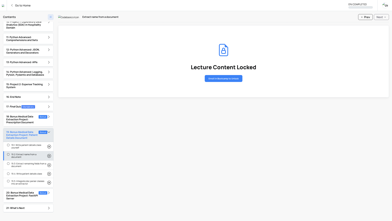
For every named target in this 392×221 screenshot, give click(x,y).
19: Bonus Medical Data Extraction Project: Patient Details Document (26, 135)
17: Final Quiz (20, 106)
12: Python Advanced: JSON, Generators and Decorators (23, 51)
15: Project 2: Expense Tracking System (24, 86)
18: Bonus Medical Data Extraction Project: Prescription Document (26, 119)
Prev (367, 17)
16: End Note (13, 97)
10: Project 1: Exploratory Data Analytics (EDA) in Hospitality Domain (23, 24)
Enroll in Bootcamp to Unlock (224, 78)
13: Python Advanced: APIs (22, 62)
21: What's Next (15, 208)
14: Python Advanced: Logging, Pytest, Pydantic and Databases (25, 73)
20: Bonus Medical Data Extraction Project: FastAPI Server (26, 195)
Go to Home (23, 5)
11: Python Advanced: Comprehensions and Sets (22, 38)
